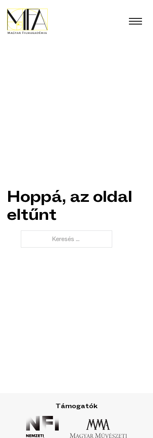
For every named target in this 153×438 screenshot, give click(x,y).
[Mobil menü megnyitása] (135, 21)
